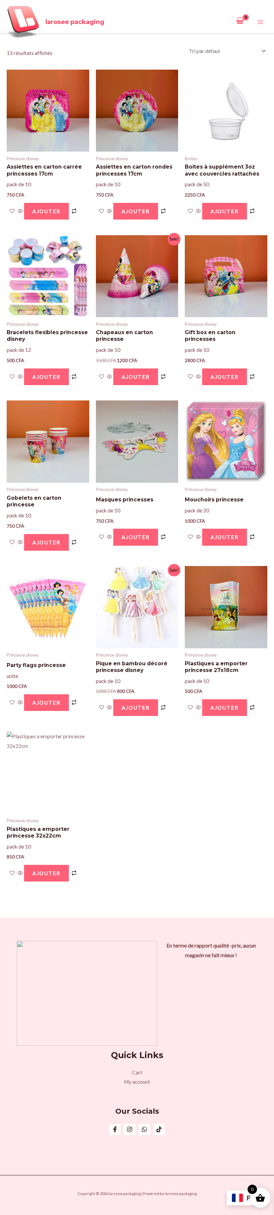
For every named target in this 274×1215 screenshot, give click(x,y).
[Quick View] (20, 211)
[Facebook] (115, 1129)
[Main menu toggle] (260, 22)
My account (137, 1082)
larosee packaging (74, 22)
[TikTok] (159, 1129)
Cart (137, 1072)
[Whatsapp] (144, 1129)
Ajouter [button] (46, 211)
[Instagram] (129, 1129)
